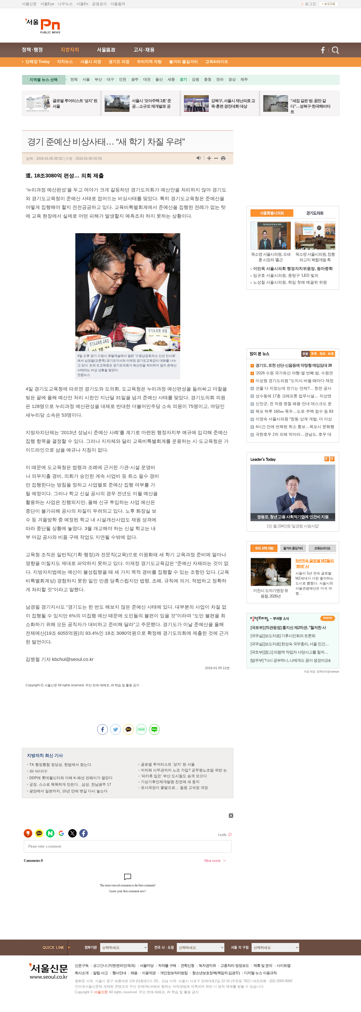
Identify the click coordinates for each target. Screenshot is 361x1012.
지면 (112, 965)
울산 (159, 79)
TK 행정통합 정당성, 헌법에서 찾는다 (60, 764)
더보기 (327, 618)
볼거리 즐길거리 (183, 61)
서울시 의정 (90, 61)
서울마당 (147, 965)
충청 (207, 79)
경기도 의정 (119, 61)
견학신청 (187, 965)
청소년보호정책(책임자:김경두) (216, 973)
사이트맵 (283, 965)
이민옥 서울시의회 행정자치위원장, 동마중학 (293, 268)
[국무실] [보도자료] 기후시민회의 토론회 (283, 635)
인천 (122, 79)
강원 (195, 79)
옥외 (130, 965)
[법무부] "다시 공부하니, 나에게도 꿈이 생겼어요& (291, 660)
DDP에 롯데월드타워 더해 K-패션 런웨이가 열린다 (71, 778)
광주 (134, 79)
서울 (86, 79)
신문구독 (82, 965)
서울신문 (29, 4)
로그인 (310, 4)
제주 (244, 79)
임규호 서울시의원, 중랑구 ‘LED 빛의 (285, 275)
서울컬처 (117, 4)
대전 (147, 79)
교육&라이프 (216, 61)
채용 (134, 973)
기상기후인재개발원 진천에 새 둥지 (170, 782)
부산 (98, 79)
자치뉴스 (65, 61)
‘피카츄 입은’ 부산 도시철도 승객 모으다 (174, 776)
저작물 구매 (167, 965)
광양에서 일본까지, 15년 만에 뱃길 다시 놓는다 (68, 791)
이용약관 (149, 973)
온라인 (121, 965)
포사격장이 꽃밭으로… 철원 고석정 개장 (174, 787)
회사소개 (82, 973)
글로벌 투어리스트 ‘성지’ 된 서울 (168, 764)
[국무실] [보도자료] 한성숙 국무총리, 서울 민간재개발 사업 (297, 644)
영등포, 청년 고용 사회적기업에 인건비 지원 (292, 516)
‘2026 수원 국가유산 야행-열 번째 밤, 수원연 (294, 373)
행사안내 (119, 973)
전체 (74, 79)
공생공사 (99, 4)
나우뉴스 (65, 4)
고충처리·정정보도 (234, 965)
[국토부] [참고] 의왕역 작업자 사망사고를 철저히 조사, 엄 (296, 652)
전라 (220, 79)
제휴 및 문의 (262, 965)
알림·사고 (100, 973)
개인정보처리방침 (174, 973)
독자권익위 (207, 965)
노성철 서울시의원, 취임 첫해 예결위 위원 (290, 282)
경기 (183, 79)
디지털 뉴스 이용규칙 (260, 973)
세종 (171, 79)
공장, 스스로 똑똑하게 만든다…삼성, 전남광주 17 (70, 784)
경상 (232, 79)
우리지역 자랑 (149, 61)
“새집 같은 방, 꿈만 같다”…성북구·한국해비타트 (310, 106)
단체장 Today (38, 61)
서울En (82, 4)
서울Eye (47, 4)
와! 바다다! (38, 771)
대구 (110, 79)
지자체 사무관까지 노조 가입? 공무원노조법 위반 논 (184, 770)
